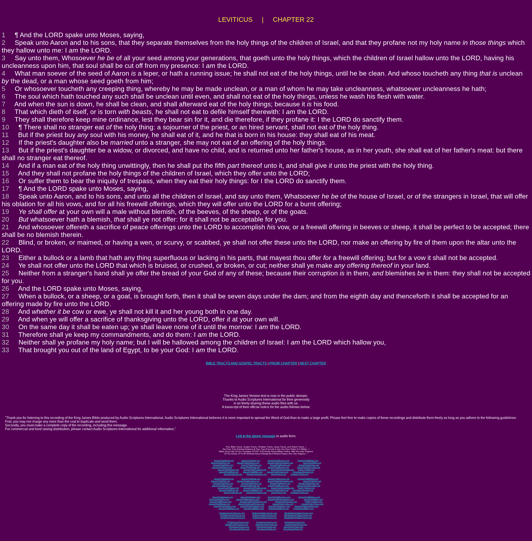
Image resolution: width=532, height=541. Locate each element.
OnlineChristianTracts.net (264, 517)
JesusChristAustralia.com (306, 506)
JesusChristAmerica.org (248, 463)
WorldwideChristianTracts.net (298, 517)
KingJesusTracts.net (293, 527)
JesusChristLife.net (312, 481)
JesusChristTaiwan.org (228, 470)
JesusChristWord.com (229, 508)
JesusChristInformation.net (280, 481)
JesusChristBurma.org (278, 467)
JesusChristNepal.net (222, 486)
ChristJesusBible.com (303, 508)
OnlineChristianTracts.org (264, 515)
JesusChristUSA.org (220, 463)
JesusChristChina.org (251, 465)
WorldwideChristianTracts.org (298, 515)
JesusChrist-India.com (282, 504)
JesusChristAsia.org (250, 460)
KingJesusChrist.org (266, 529)
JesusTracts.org (278, 474)
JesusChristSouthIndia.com (251, 504)
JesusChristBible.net (252, 490)
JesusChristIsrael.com (222, 497)
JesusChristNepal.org (222, 467)
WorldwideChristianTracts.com (298, 513)
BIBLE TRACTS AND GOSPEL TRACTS (236, 363)
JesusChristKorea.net (280, 483)
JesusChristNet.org (312, 463)
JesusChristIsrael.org (224, 460)
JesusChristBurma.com (221, 502)
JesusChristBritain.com (309, 497)
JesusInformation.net (256, 492)
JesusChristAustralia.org (282, 470)
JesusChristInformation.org (280, 463)
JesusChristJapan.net (308, 483)
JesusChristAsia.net (250, 479)
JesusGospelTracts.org (266, 524)
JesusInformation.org (256, 474)
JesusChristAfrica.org (223, 465)
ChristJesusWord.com (278, 508)
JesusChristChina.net (251, 483)
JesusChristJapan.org (308, 465)
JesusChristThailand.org (254, 470)
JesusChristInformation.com (280, 499)
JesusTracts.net (278, 492)
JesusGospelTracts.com (236, 524)
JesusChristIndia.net (250, 486)
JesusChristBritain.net (308, 479)
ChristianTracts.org (299, 474)
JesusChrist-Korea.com (286, 502)
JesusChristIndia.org (250, 467)
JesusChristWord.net (229, 490)
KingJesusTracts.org (266, 527)
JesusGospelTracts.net (296, 524)
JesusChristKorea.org (280, 465)
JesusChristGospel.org (277, 472)
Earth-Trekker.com (313, 502)
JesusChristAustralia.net (282, 488)
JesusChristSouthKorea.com (253, 502)
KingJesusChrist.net (293, 529)
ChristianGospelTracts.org (232, 515)
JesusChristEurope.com (279, 497)
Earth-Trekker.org (306, 470)
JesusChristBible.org (252, 472)
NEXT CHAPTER (313, 363)
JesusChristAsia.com (250, 497)
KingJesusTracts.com (239, 527)
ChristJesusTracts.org (266, 522)
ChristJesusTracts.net (294, 522)
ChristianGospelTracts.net (232, 517)
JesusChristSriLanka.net (308, 486)
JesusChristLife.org (233, 474)
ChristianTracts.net (299, 492)
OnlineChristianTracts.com (264, 513)
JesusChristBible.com (254, 508)
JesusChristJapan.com (279, 506)
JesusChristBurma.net (278, 486)
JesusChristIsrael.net (224, 479)
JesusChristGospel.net (277, 490)
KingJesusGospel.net (303, 490)
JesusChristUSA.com (219, 499)
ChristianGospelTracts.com (232, 513)
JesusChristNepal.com (219, 504)
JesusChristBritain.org (308, 460)
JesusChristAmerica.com (247, 499)
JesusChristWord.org (229, 472)
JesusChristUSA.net (220, 481)
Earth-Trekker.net (306, 488)
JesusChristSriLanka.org (308, 467)
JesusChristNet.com (313, 499)
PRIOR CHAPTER (283, 363)
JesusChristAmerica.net (248, 481)
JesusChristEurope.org (278, 460)
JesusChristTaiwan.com (225, 506)
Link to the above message (255, 436)
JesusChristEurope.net (278, 479)
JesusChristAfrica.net (223, 483)
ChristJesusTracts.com (238, 522)
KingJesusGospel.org (303, 472)
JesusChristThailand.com (252, 506)
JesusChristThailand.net (254, 488)
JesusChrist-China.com (312, 504)
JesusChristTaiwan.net (228, 488)
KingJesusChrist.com (239, 529)
